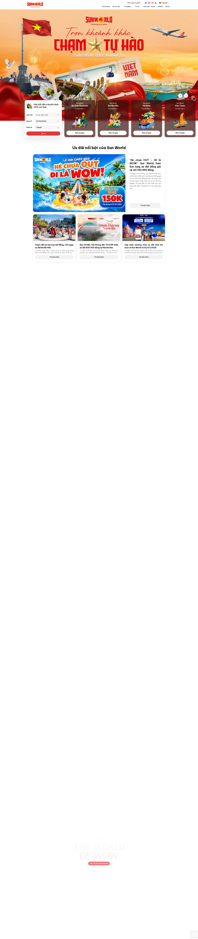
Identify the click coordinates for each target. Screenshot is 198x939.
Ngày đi (29, 121)
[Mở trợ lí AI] (193, 98)
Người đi (29, 127)
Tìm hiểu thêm (145, 205)
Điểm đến (29, 115)
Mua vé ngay (79, 133)
